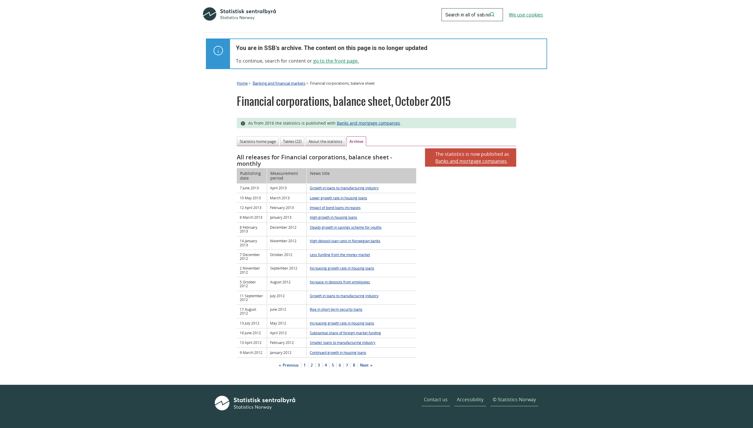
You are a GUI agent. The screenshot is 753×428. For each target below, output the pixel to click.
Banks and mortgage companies (368, 123)
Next (364, 365)
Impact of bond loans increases (335, 207)
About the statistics (325, 141)
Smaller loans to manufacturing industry (342, 342)
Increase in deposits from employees (340, 282)
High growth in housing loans (333, 217)
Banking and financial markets (279, 83)
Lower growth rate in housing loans (338, 197)
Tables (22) (292, 141)
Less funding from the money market (340, 254)
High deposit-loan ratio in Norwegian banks (345, 240)
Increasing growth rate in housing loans (342, 268)
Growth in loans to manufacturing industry (344, 187)
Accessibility (470, 399)
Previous (290, 365)
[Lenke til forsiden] (239, 14)
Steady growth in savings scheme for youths (346, 227)
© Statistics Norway (514, 399)
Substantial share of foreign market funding (345, 332)
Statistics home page (258, 141)
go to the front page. (336, 61)
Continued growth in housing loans (338, 352)
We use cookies (526, 14)
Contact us (436, 399)
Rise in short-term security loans (336, 309)
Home (242, 83)
